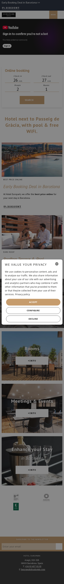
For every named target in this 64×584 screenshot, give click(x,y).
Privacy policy (22, 294)
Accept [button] (33, 301)
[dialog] (32, 292)
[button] (33, 310)
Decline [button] (33, 318)
